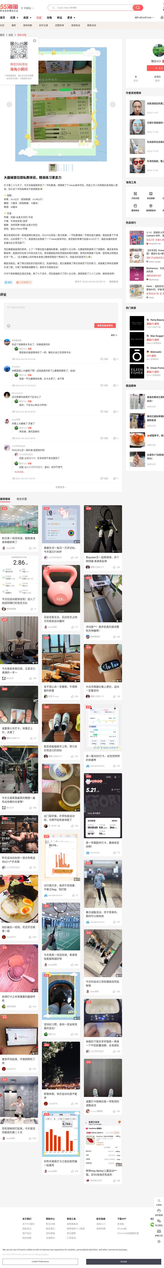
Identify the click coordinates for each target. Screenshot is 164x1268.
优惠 (12, 17)
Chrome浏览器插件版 (128, 1233)
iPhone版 (122, 1228)
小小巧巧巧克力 (18, 446)
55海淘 (9, 8)
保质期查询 (151, 210)
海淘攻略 (27, 25)
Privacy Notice (42, 1254)
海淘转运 (75, 25)
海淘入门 (100, 1224)
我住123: (23, 349)
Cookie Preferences (40, 1261)
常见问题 (50, 1224)
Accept (124, 1261)
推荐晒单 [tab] (5, 499)
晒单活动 (91, 25)
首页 (2, 34)
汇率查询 (71, 1238)
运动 (10, 282)
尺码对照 (135, 198)
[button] (27, 8)
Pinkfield (16, 367)
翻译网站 (135, 210)
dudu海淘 (16, 419)
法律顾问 (50, 1238)
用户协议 (26, 1233)
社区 (2, 25)
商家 (26, 17)
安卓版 (120, 1224)
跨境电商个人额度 (76, 1228)
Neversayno (17, 393)
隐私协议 (26, 1228)
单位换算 (151, 198)
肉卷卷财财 (16, 340)
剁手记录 (43, 25)
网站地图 (26, 1238)
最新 (14, 25)
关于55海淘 (28, 1224)
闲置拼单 (59, 25)
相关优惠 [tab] (22, 499)
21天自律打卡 (25, 282)
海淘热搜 (100, 1228)
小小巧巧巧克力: (26, 454)
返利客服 (50, 1233)
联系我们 (50, 1228)
